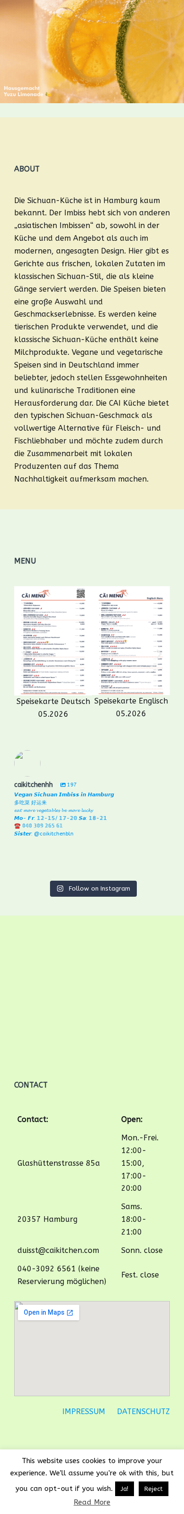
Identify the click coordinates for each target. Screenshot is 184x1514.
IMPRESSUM (83, 1411)
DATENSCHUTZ (143, 1411)
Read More (92, 1502)
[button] (25, 653)
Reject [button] (153, 1488)
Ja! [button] (124, 1488)
